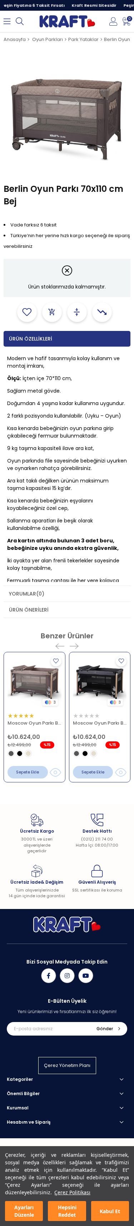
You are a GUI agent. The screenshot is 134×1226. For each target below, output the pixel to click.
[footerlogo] (67, 924)
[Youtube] (85, 975)
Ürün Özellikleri (30, 338)
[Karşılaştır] (77, 312)
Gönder (104, 1029)
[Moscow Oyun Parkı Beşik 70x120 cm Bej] (34, 683)
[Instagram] (67, 975)
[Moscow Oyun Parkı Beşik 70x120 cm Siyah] (100, 683)
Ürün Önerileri (29, 609)
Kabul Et (110, 1211)
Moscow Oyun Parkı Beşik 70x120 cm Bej (34, 723)
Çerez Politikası (72, 1192)
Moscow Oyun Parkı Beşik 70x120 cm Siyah (100, 723)
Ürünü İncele (55, 772)
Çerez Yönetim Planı (67, 1065)
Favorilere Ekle (56, 661)
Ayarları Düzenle (24, 1211)
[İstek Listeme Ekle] (52, 312)
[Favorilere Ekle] (27, 312)
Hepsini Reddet (67, 1211)
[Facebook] (48, 975)
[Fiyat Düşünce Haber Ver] (102, 312)
